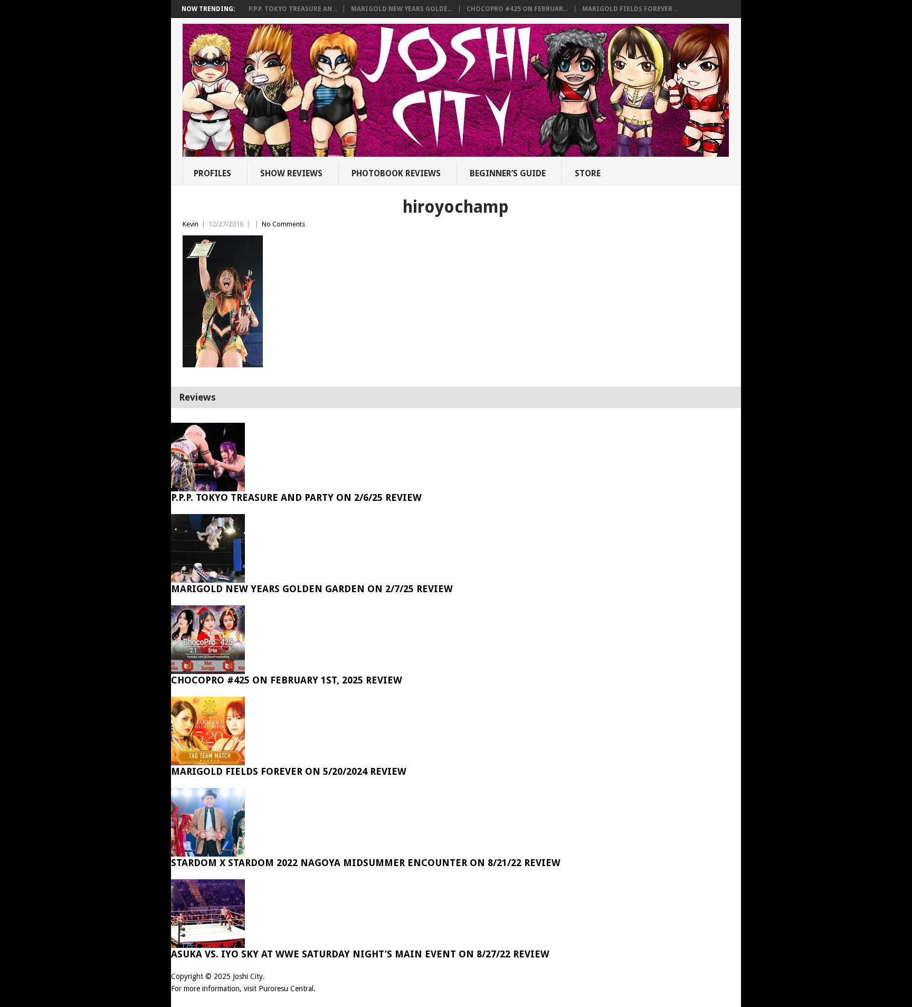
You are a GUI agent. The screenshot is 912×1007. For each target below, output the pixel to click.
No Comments (283, 224)
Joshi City (248, 976)
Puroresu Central (286, 988)
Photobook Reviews (396, 173)
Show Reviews (291, 173)
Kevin (190, 224)
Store (588, 173)
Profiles (212, 173)
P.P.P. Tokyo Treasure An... (293, 9)
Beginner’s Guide (508, 173)
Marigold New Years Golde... (401, 9)
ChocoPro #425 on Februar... (517, 9)
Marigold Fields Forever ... (630, 9)
